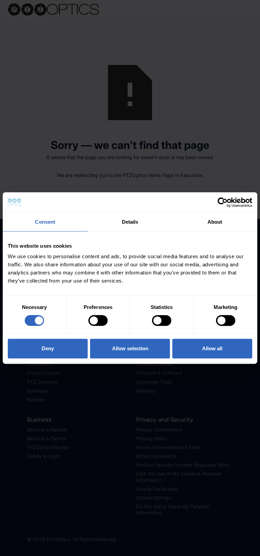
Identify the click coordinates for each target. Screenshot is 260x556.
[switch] (98, 320)
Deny (48, 348)
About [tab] (215, 222)
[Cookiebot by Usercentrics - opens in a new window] (222, 202)
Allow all (212, 348)
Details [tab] (130, 222)
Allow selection (130, 348)
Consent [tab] (45, 222)
